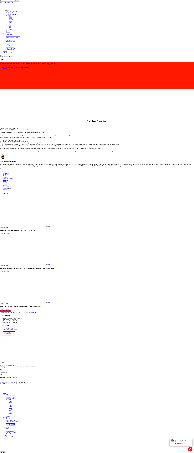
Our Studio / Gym (10, 397)
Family (4, 176)
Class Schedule (9, 419)
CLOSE (2, 452)
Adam (10, 401)
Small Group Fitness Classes (10, 329)
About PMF (6, 394)
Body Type (5, 171)
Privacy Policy (23, 383)
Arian (10, 412)
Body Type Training (11, 398)
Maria (10, 408)
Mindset (5, 181)
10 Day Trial (9, 429)
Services (5, 417)
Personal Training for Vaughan (7, 382)
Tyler (10, 410)
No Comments (3, 68)
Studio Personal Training (12, 421)
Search (16, 0)
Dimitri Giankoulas (6, 67)
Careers (8, 416)
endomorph (5, 174)
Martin (10, 402)
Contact (5, 435)
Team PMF (8, 399)
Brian (10, 405)
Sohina (10, 413)
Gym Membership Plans (9, 331)
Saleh (10, 406)
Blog (7, 414)
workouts (5, 191)
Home (4, 393)
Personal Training (7, 184)
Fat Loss (5, 177)
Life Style (5, 180)
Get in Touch (3, 379)
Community (6, 173)
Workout (27, 67)
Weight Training (7, 188)
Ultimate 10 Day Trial (8, 328)
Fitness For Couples (8, 178)
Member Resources (10, 425)
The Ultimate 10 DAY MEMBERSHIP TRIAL (26, 312)
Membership (6, 427)
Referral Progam (7, 335)
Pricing (7, 428)
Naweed (11, 409)
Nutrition (5, 182)
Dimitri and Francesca (11, 395)
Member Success (7, 333)
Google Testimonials (11, 432)
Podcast (5, 185)
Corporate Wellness (10, 423)
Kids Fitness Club (10, 424)
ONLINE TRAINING (8, 436)
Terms (29, 383)
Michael (11, 404)
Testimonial (6, 186)
